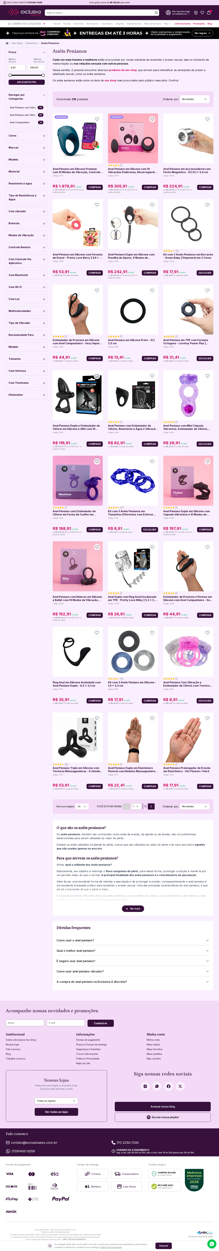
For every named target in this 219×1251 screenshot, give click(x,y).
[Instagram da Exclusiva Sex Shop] (145, 1086)
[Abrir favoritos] (202, 12)
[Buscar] (156, 13)
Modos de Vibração (21, 235)
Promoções (199, 23)
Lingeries (119, 23)
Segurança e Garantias (88, 1049)
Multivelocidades (20, 311)
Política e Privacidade (87, 1058)
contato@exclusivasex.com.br (34, 1143)
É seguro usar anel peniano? (76, 961)
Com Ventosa (17, 370)
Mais (166, 23)
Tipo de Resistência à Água (22, 197)
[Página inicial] (7, 43)
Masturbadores (134, 23)
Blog (209, 23)
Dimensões (16, 394)
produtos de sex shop (123, 70)
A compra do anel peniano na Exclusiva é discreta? (92, 981)
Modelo (13, 159)
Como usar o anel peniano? (75, 940)
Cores (12, 135)
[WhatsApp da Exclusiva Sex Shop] (156, 1086)
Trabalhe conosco (15, 1058)
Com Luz (14, 299)
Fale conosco (13, 1049)
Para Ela (67, 23)
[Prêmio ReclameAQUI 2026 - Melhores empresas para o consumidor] (194, 1180)
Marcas (13, 147)
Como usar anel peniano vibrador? (80, 971)
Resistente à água (20, 183)
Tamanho (15, 358)
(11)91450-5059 (34, 2)
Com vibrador (17, 211)
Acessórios (78, 23)
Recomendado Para (21, 334)
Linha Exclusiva (183, 23)
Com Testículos (19, 382)
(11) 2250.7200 (128, 1143)
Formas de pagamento (88, 1039)
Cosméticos (107, 23)
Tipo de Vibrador (19, 323)
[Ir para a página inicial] (24, 13)
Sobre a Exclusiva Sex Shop (21, 1039)
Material (14, 171)
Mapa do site (83, 1063)
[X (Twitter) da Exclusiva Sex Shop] (180, 1086)
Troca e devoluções (87, 1054)
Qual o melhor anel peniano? (76, 950)
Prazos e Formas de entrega (91, 1044)
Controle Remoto (19, 247)
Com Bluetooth (18, 275)
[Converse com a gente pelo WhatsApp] (211, 1243)
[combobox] (194, 99)
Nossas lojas (12, 1044)
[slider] (10, 75)
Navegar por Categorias (17, 96)
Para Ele (57, 23)
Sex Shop (17, 43)
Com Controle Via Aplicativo (20, 261)
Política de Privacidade (111, 1247)
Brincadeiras (93, 23)
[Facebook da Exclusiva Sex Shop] (168, 1086)
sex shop (110, 80)
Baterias (14, 223)
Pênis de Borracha (152, 23)
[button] (196, 13)
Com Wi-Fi (15, 287)
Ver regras (201, 33)
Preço (12, 52)
